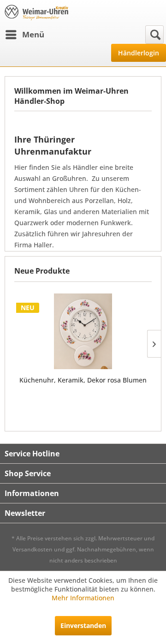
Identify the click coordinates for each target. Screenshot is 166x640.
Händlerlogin (138, 52)
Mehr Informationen (83, 597)
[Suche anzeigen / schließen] (154, 34)
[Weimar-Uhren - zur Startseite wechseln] (36, 13)
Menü (33, 34)
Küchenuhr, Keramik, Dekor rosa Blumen (83, 380)
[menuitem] (24, 34)
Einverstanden (83, 625)
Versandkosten (32, 549)
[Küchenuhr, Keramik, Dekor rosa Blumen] (83, 331)
